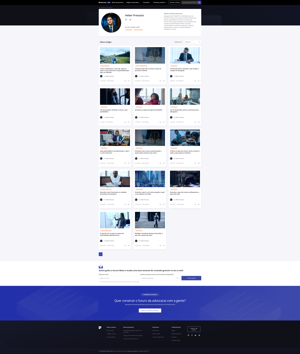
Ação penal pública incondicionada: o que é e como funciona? (114, 152)
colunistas (102, 7)
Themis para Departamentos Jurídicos (133, 335)
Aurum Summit (156, 333)
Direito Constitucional (106, 189)
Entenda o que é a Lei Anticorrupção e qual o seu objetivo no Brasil (150, 193)
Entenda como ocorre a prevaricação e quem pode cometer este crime (148, 152)
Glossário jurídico (175, 340)
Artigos (173, 330)
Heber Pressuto (109, 7)
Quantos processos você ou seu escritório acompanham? (157, 274)
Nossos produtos (111, 337)
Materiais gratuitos (118, 2)
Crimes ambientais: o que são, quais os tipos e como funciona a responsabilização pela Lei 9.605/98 (114, 70)
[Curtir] (125, 81)
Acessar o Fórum (175, 2)
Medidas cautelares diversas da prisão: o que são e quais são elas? (149, 234)
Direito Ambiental (105, 65)
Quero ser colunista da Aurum (150, 310)
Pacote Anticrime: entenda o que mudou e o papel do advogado (184, 69)
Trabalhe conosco (111, 333)
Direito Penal (174, 65)
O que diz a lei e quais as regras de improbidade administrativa (112, 234)
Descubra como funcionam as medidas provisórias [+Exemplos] (113, 193)
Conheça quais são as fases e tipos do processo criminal (148, 69)
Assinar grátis (191, 278)
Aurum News (155, 330)
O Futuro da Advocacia (158, 337)
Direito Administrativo (106, 230)
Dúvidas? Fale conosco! (193, 329)
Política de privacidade (132, 351)
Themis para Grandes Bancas (130, 339)
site (138, 281)
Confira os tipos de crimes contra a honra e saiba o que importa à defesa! (185, 152)
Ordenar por (178, 42)
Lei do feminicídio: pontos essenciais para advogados (184, 111)
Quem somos (110, 330)
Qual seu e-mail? (103, 274)
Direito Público (139, 189)
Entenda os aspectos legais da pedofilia (148, 110)
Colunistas (174, 337)
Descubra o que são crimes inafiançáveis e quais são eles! (184, 193)
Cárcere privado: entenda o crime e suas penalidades (114, 111)
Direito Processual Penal (141, 65)
